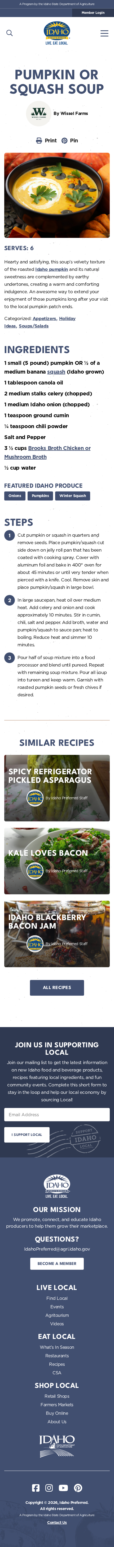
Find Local (56, 1298)
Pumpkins (40, 495)
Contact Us (57, 1522)
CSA (57, 1372)
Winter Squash (72, 495)
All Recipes (57, 988)
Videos (57, 1323)
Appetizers (44, 318)
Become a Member (57, 1264)
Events (57, 1306)
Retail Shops (57, 1396)
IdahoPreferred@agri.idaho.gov (57, 1249)
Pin (74, 140)
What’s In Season (57, 1347)
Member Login (93, 13)
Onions (14, 495)
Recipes (57, 1364)
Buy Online (57, 1413)
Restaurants (57, 1355)
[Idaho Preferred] (57, 33)
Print (51, 140)
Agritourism (57, 1315)
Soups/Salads (34, 326)
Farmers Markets (57, 1404)
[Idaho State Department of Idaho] (57, 1446)
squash (56, 371)
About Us (57, 1421)
